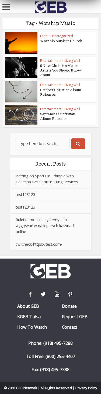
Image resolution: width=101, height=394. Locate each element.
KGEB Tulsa (29, 316)
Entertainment (50, 60)
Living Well (72, 60)
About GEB (28, 306)
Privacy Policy (86, 387)
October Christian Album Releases (60, 92)
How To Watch (32, 327)
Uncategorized (61, 36)
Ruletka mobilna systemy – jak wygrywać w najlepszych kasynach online (45, 225)
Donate (69, 306)
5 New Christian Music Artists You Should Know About (60, 70)
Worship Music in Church (61, 40)
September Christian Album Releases (57, 116)
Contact (70, 327)
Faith (43, 36)
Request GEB (75, 316)
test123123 (25, 194)
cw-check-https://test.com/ (39, 244)
